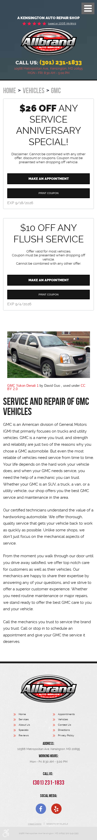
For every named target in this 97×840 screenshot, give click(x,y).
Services (24, 719)
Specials (23, 730)
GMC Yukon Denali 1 (23, 386)
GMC (56, 90)
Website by (57, 824)
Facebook (41, 809)
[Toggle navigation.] (87, 8)
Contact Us (64, 724)
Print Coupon (48, 193)
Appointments (66, 714)
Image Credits (34, 823)
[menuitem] (33, 715)
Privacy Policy (66, 735)
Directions (64, 730)
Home (9, 90)
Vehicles (33, 90)
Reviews (24, 735)
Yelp (56, 809)
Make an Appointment (48, 179)
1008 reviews (62, 23)
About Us (24, 724)
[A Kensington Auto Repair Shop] (48, 42)
